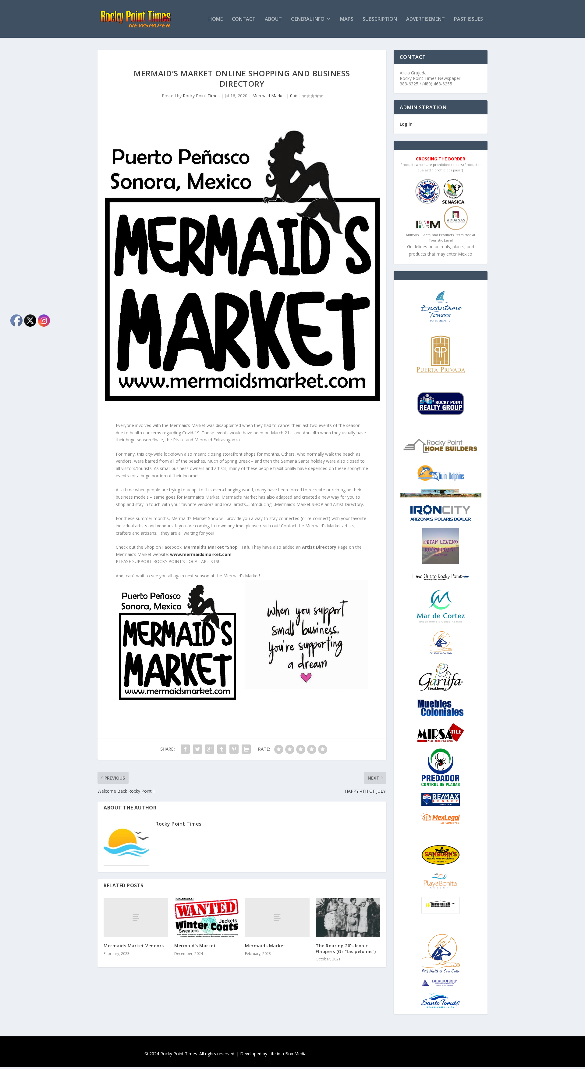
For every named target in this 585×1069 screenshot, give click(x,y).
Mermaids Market (265, 946)
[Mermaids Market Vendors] (136, 917)
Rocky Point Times (201, 96)
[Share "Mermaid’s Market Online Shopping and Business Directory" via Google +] (210, 749)
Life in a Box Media (287, 1053)
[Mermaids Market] (277, 917)
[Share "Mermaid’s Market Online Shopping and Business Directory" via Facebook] (185, 749)
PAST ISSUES (468, 19)
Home (215, 19)
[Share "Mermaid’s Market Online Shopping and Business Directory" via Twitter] (197, 749)
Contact (244, 19)
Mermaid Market (268, 96)
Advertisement (425, 19)
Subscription (380, 19)
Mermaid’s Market (195, 946)
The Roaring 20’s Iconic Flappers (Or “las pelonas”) (346, 948)
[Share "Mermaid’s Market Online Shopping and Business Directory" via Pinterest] (234, 749)
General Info (307, 19)
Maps (346, 19)
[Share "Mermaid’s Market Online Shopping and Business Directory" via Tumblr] (222, 749)
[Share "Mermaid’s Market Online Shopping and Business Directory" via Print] (246, 749)
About (273, 19)
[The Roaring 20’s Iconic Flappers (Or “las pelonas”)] (348, 917)
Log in (406, 124)
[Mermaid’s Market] (206, 917)
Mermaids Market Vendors (134, 946)
